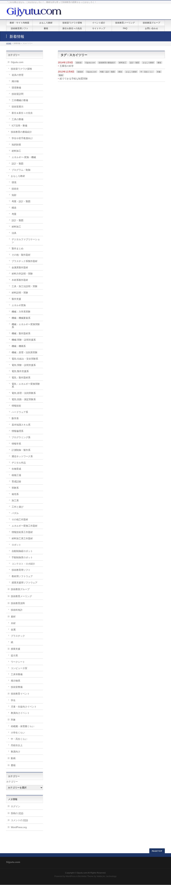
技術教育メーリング (21, 596)
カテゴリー (12, 781)
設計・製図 (134, 63)
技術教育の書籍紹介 (107, 63)
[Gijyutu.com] (34, 13)
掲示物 (15, 81)
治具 (14, 233)
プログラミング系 (21, 437)
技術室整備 (17, 687)
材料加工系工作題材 (22, 538)
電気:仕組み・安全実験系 (25, 358)
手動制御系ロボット (22, 557)
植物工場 (16, 475)
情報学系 (16, 443)
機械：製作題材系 (21, 333)
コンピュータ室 (19, 668)
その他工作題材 (20, 519)
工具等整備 (17, 674)
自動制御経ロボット (22, 551)
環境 (14, 182)
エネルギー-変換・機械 (24, 157)
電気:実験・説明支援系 (24, 365)
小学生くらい (18, 732)
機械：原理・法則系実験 (24, 352)
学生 (13, 700)
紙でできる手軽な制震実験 (74, 78)
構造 (120, 72)
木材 (13, 623)
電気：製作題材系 (21, 377)
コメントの (19, 820)
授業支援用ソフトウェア (24, 582)
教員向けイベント (20, 713)
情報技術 (16, 405)
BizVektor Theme (86, 876)
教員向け (15, 751)
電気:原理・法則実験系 (24, 393)
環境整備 (16, 87)
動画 (61, 75)
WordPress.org (19, 827)
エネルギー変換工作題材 (24, 525)
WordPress (71, 876)
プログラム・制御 (21, 170)
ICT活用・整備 (19, 125)
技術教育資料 (18, 603)
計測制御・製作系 (21, 450)
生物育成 (16, 468)
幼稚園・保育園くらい (22, 726)
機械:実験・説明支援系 (24, 339)
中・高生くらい (146, 72)
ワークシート (18, 662)
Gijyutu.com (90, 63)
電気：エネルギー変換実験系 (26, 385)
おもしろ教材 (148, 63)
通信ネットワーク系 (22, 456)
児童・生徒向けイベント (24, 706)
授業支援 (15, 649)
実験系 (15, 487)
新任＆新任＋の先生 (22, 113)
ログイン (15, 806)
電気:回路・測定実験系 (24, 399)
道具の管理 (17, 75)
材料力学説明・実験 (22, 273)
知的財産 (16, 144)
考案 (14, 214)
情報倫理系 (17, 431)
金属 (13, 629)
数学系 (15, 418)
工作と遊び (17, 506)
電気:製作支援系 (20, 371)
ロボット (16, 544)
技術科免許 (17, 610)
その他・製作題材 (21, 254)
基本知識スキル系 (21, 424)
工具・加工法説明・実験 (24, 286)
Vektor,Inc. (101, 876)
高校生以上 (17, 745)
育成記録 (16, 481)
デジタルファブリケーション (26, 240)
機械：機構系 (19, 346)
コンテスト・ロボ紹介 (23, 563)
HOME (8, 43)
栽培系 (15, 494)
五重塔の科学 (67, 66)
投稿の (17, 813)
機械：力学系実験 (21, 311)
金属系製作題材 (20, 267)
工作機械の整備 (20, 100)
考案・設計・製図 (107, 72)
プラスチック (18, 636)
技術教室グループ (20, 589)
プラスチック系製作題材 (24, 261)
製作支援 (16, 299)
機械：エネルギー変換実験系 (26, 325)
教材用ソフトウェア (22, 576)
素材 (13, 616)
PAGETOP (157, 851)
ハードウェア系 (20, 412)
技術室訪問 (17, 94)
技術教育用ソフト (21, 570)
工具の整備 (17, 119)
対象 (159, 72)
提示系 (14, 655)
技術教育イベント (20, 693)
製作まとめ (17, 248)
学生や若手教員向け (22, 138)
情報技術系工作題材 (22, 532)
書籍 (159, 63)
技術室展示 (17, 106)
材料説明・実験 (20, 292)
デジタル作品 (19, 462)
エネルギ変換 (19, 305)
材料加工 (122, 63)
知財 (14, 195)
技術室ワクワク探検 (21, 68)
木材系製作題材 (20, 280)
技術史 (79, 63)
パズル (15, 513)
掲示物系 (15, 680)
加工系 (15, 500)
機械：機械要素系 (21, 318)
